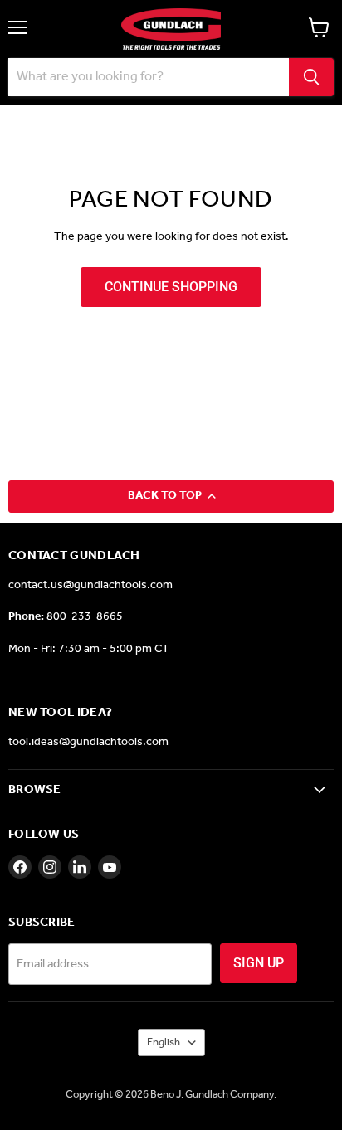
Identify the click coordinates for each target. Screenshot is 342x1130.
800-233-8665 (84, 617)
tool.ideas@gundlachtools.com (88, 742)
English (163, 1042)
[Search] (311, 77)
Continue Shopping (171, 287)
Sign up (258, 963)
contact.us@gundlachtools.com (90, 585)
